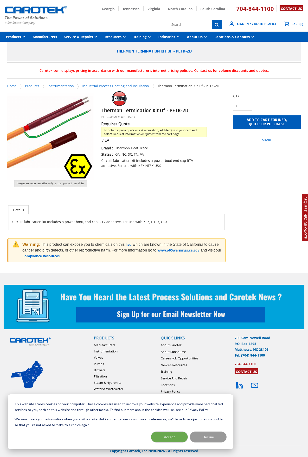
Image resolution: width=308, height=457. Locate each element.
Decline (208, 437)
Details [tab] (18, 210)
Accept (169, 437)
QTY (236, 95)
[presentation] (18, 209)
